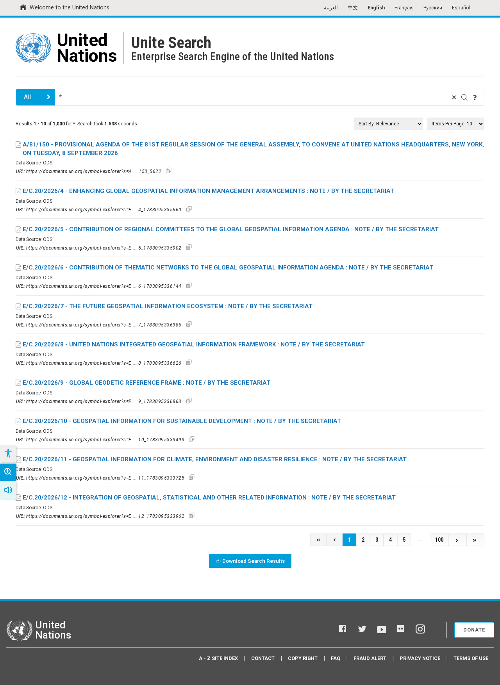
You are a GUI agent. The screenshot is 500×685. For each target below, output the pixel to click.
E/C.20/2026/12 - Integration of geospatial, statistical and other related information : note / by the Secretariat (209, 497)
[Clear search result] (454, 97)
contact (263, 658)
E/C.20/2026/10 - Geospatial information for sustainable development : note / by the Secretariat (182, 421)
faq (335, 658)
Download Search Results (253, 561)
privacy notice (420, 658)
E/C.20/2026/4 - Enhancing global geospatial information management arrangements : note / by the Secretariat (208, 190)
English (376, 8)
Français (404, 8)
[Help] (475, 97)
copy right (303, 658)
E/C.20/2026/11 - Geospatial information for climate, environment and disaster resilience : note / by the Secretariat (215, 459)
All (27, 97)
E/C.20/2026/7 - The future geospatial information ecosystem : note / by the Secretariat (167, 306)
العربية (331, 8)
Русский (432, 8)
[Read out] (8, 490)
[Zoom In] (8, 472)
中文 (353, 8)
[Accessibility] (8, 453)
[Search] (464, 97)
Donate (474, 630)
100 (439, 540)
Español (461, 8)
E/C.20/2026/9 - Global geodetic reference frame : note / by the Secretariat (146, 382)
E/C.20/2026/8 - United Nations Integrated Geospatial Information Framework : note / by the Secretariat (194, 344)
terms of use (471, 658)
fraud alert (370, 658)
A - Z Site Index (218, 658)
